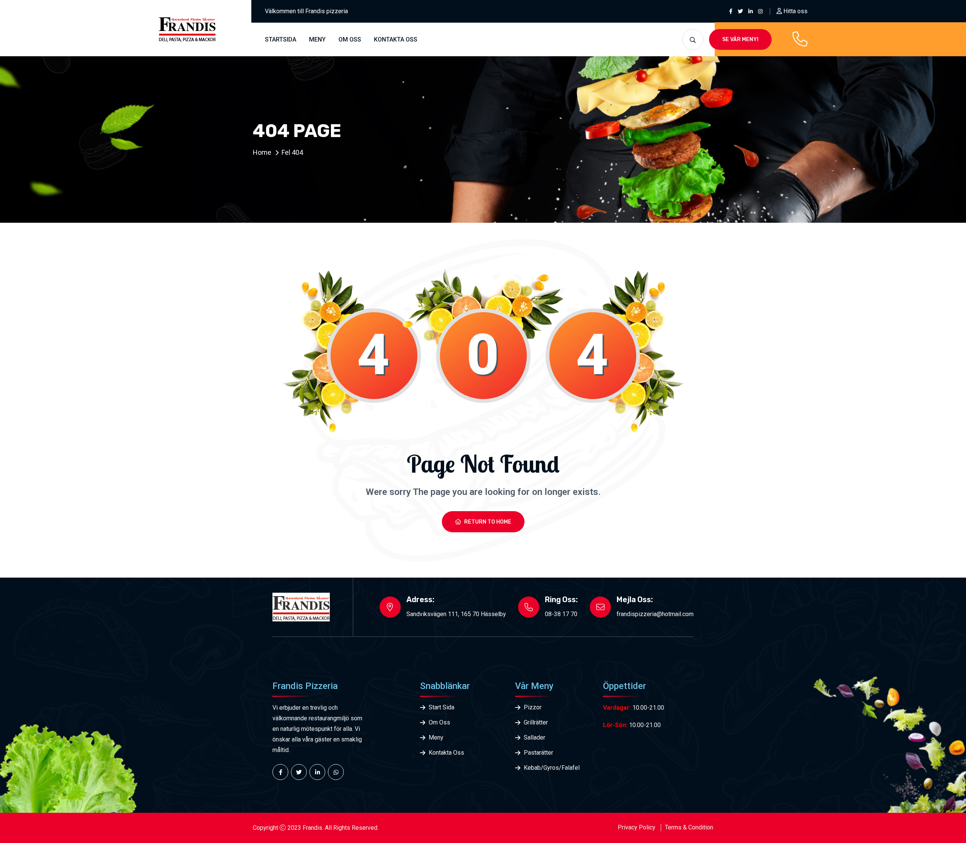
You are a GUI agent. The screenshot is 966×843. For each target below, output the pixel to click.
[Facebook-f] (280, 772)
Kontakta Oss (446, 752)
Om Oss (349, 39)
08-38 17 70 (561, 614)
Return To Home (487, 522)
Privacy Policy (636, 827)
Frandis (312, 827)
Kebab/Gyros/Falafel (552, 767)
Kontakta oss (395, 39)
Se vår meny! (740, 39)
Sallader (534, 737)
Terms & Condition (689, 827)
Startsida (280, 39)
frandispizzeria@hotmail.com (655, 614)
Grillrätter (536, 722)
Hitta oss (795, 11)
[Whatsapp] (336, 772)
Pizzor (532, 707)
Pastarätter (538, 752)
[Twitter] (299, 772)
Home (262, 152)
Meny (317, 39)
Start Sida (441, 707)
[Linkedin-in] (317, 772)
